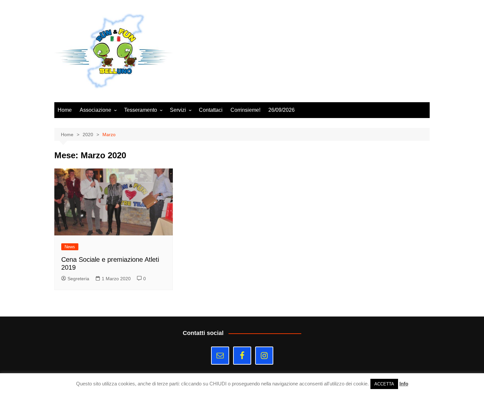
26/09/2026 (281, 110)
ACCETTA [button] (384, 383)
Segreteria (78, 278)
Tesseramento (140, 110)
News (70, 246)
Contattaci (211, 110)
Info (403, 383)
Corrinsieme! (245, 110)
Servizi (178, 110)
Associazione (95, 110)
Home (65, 110)
